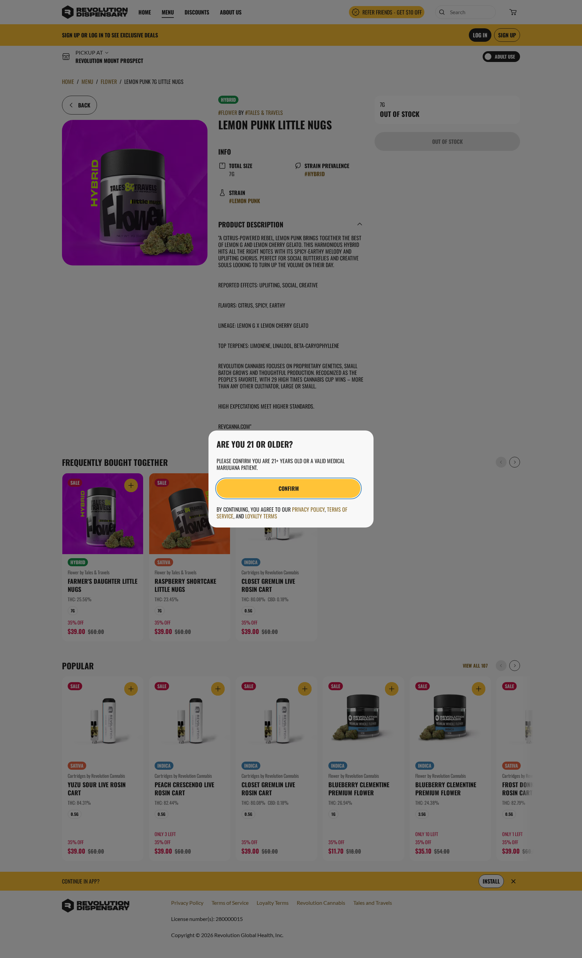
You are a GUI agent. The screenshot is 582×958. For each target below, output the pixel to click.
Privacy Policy (308, 509)
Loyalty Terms (261, 516)
